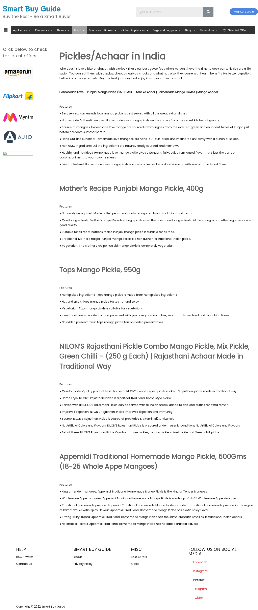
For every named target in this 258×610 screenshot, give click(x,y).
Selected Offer (236, 30)
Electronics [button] (42, 30)
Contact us (24, 564)
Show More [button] (207, 30)
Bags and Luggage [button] (165, 30)
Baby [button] (188, 30)
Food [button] (77, 30)
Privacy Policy (83, 564)
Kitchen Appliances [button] (133, 30)
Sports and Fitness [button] (101, 30)
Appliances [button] (20, 30)
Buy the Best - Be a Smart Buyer (37, 16)
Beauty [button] (61, 30)
